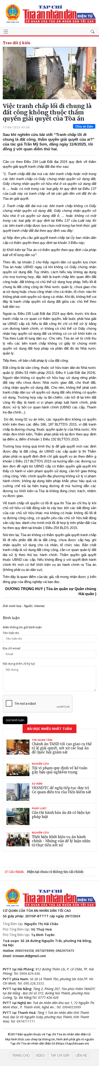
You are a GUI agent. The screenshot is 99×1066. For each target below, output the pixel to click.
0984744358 (24, 950)
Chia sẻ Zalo (84, 126)
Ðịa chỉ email (11, 648)
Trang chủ (21, 1055)
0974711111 (26, 1021)
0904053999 (71, 1007)
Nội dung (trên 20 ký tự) (19, 664)
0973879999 (44, 950)
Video (40, 1055)
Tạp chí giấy (60, 1055)
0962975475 (65, 950)
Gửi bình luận (15, 720)
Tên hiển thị (11, 633)
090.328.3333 (33, 983)
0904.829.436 (30, 973)
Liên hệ (81, 1055)
